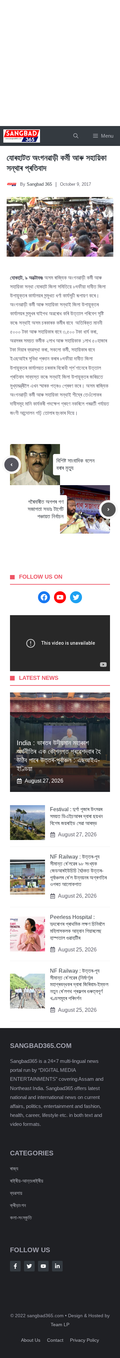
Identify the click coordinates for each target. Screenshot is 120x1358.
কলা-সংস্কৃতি (21, 1217)
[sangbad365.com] (21, 136)
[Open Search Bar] (76, 136)
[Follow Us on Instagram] (43, 1266)
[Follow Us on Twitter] (29, 1266)
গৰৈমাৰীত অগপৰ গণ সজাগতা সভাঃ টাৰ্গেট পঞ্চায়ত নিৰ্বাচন (46, 509)
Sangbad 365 (39, 184)
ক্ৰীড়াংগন (18, 1205)
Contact (55, 1340)
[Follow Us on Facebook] (15, 1266)
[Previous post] (11, 464)
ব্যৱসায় (16, 1193)
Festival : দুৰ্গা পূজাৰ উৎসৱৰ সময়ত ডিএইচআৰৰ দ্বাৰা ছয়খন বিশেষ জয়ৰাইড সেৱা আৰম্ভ (76, 816)
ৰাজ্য (14, 1168)
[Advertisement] (60, 63)
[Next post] (108, 509)
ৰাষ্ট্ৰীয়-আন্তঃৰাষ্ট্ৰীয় (26, 1181)
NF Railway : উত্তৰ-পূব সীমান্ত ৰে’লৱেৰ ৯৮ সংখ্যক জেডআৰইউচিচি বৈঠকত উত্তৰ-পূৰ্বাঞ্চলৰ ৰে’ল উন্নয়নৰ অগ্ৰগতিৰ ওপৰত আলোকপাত (78, 870)
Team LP (60, 1324)
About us (30, 1340)
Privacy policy (84, 1340)
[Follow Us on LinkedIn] (57, 1266)
